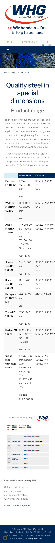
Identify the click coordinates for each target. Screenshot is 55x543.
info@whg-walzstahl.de (35, 538)
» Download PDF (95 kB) (17, 505)
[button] (5, 538)
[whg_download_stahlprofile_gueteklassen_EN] (27, 411)
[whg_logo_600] (27, 6)
